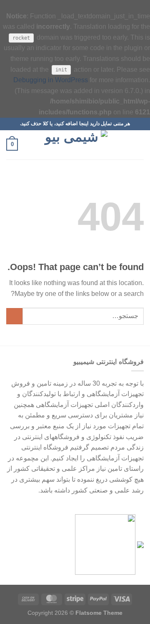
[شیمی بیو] (75, 144)
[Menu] (139, 144)
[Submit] (14, 316)
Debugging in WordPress (50, 79)
